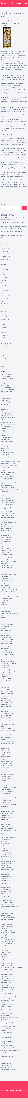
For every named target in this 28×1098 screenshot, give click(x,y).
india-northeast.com (6, 506)
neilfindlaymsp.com (6, 815)
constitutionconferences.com (8, 837)
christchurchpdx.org (6, 689)
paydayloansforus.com (7, 411)
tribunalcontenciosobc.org (8, 671)
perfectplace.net (5, 611)
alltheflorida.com (5, 1015)
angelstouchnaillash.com (7, 565)
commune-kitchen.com (7, 693)
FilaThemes (14, 1091)
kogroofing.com (5, 448)
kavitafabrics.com (5, 798)
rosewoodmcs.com (6, 961)
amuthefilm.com (5, 695)
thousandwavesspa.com (7, 811)
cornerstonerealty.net (7, 965)
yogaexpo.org (4, 617)
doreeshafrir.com (5, 719)
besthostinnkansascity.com (8, 1065)
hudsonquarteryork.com (7, 989)
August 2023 (4, 303)
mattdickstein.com (6, 878)
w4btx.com (4, 563)
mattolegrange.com (6, 758)
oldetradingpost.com (6, 480)
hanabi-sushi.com (5, 952)
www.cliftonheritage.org (7, 936)
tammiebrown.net (5, 752)
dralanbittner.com (5, 541)
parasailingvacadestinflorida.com (9, 1023)
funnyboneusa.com (6, 793)
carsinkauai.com (5, 1019)
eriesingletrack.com (6, 548)
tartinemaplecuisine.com (7, 743)
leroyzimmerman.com (6, 1037)
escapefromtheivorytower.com (9, 502)
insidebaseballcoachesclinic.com (9, 1017)
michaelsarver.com (6, 576)
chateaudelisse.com (6, 459)
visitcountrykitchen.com (7, 763)
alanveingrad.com (5, 767)
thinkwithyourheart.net (7, 521)
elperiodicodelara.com (7, 378)
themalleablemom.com (7, 735)
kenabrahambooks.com (7, 691)
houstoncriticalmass (11, 3)
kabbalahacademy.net (6, 567)
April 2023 (4, 314)
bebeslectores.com (6, 484)
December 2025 (5, 254)
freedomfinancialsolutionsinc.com (10, 906)
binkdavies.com (5, 687)
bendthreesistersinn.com (7, 789)
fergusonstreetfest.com (7, 1010)
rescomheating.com (6, 1061)
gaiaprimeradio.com (6, 750)
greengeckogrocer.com (7, 578)
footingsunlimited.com (7, 921)
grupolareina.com (5, 474)
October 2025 (5, 259)
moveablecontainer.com (7, 472)
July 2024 (3, 275)
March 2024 (4, 285)
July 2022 (3, 338)
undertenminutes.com (7, 395)
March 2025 (4, 267)
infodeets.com (5, 385)
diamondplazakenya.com (7, 1000)
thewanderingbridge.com (7, 734)
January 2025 (4, 269)
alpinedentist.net (5, 450)
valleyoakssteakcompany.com (9, 830)
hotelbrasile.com (5, 467)
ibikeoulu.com (4, 726)
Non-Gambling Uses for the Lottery (11, 24)
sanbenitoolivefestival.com (8, 645)
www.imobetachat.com (7, 876)
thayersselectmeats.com (7, 854)
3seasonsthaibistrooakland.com (9, 613)
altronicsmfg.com (5, 402)
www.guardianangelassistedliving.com (11, 997)
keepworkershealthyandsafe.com (9, 424)
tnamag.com (4, 850)
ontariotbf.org (5, 421)
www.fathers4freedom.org (8, 897)
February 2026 (5, 248)
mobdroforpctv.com (6, 641)
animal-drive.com (5, 848)
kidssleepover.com (6, 408)
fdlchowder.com (5, 928)
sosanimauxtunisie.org (7, 446)
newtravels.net (5, 409)
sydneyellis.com (5, 585)
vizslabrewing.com (6, 539)
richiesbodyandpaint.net (7, 380)
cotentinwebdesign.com (7, 478)
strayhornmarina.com (6, 678)
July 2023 (3, 306)
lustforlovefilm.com (6, 697)
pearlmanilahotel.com (7, 441)
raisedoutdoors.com (6, 519)
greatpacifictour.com (6, 808)
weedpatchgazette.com (7, 545)
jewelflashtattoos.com (7, 432)
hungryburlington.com (6, 739)
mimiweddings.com (6, 1063)
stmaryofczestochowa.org (8, 730)
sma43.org (4, 937)
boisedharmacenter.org (7, 624)
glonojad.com (4, 711)
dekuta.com (4, 956)
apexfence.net (5, 1073)
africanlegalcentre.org (7, 702)
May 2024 (3, 280)
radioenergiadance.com (7, 452)
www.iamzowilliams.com (7, 969)
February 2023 (5, 319)
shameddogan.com (6, 865)
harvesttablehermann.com (8, 491)
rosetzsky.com (5, 710)
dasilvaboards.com (6, 674)
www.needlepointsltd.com (8, 930)
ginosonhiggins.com (6, 769)
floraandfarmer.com (6, 496)
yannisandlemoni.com (6, 543)
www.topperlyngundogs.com (8, 898)
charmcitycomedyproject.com (8, 721)
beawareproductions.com (7, 722)
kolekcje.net (4, 604)
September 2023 (5, 301)
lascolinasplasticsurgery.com (8, 934)
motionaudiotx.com (6, 1058)
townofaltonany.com (6, 778)
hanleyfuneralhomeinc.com (8, 558)
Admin (12, 20)
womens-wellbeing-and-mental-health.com (12, 597)
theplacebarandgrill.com (7, 821)
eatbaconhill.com (5, 404)
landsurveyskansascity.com (8, 917)
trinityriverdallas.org (6, 609)
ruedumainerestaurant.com (8, 708)
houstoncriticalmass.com (7, 661)
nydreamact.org (5, 428)
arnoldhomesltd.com (6, 511)
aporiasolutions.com (6, 856)
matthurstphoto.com (6, 1013)
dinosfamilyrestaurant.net (8, 487)
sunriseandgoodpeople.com (8, 785)
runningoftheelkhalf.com (7, 900)
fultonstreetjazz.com (7, 469)
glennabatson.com (6, 676)
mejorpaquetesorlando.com (8, 559)
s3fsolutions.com (5, 498)
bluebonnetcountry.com (7, 437)
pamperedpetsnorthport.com (8, 550)
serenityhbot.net (5, 887)
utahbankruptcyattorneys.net (8, 522)
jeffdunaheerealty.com (7, 902)
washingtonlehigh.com (7, 948)
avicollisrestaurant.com (7, 817)
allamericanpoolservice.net (8, 591)
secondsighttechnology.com (8, 574)
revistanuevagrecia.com (7, 713)
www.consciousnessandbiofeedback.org (11, 967)
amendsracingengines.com (8, 910)
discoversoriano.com (6, 650)
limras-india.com (5, 376)
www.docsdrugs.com (6, 924)
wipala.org (4, 628)
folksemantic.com (6, 532)
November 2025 (5, 256)
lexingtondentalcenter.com (8, 584)
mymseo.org (4, 1052)
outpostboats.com (6, 634)
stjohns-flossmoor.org (7, 791)
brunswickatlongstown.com (8, 741)
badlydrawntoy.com (6, 880)
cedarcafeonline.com (6, 391)
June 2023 (4, 309)
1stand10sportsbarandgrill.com (9, 561)
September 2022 (5, 332)
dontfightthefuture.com (7, 509)
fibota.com (4, 991)
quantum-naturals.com (7, 1006)
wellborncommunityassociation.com (10, 461)
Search (3, 204)
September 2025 (5, 261)
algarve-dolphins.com (6, 765)
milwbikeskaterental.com (7, 774)
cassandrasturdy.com (6, 643)
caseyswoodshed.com (6, 832)
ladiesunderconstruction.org (8, 482)
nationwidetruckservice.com (8, 804)
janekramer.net (5, 745)
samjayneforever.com (6, 1011)
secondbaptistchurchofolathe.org (10, 1050)
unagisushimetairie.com (7, 430)
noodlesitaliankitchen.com (8, 426)
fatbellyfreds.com (6, 986)
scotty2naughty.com (6, 717)
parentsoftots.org (6, 867)
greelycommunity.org (6, 706)
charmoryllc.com (5, 658)
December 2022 (5, 324)
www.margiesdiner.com (7, 926)
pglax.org (3, 780)
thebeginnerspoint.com (7, 652)
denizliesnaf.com (5, 835)
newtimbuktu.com (6, 400)
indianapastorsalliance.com (8, 828)
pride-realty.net (5, 1024)
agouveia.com (4, 1049)
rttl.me (3, 1060)
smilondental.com (6, 569)
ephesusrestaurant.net (7, 982)
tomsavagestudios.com (7, 595)
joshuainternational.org (7, 889)
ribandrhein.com (5, 602)
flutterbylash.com (5, 1028)
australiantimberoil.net (7, 485)
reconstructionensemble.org (8, 797)
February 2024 (5, 288)
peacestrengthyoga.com (7, 904)
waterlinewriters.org (6, 863)
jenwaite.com (4, 1034)
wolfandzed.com (5, 954)
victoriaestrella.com (6, 810)
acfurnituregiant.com (6, 393)
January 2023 (4, 322)
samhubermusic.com (6, 1071)
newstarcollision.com (6, 571)
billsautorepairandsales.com (8, 1004)
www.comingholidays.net (7, 654)
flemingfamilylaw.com (7, 1041)
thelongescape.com (6, 756)
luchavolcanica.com (6, 800)
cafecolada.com (5, 648)
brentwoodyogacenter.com (8, 941)
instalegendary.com (6, 422)
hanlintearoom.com (6, 1030)
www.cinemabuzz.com (7, 958)
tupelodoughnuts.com (7, 554)
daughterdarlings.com (6, 383)
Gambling (3, 346)
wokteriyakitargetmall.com (8, 582)
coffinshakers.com (6, 728)
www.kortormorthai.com (7, 911)
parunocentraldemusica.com (8, 995)
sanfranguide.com (5, 656)
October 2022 (5, 330)
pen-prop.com (4, 893)
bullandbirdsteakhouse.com (8, 932)
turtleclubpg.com (5, 806)
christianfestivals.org (6, 761)
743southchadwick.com (7, 504)
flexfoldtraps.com (6, 908)
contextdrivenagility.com (7, 724)
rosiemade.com (5, 552)
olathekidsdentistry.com (7, 556)
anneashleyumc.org (6, 915)
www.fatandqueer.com (7, 913)
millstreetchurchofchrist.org (8, 1021)
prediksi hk (17, 50)
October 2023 (5, 298)
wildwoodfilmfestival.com (8, 463)
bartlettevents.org (6, 471)
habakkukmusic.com (6, 884)
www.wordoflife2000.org (7, 526)
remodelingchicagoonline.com (9, 939)
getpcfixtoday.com (6, 433)
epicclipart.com (5, 439)
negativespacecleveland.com (8, 782)
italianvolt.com (5, 535)
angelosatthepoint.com (7, 826)
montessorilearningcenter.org (8, 1008)
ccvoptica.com (5, 947)
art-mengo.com (5, 748)
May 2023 (3, 311)
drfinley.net (4, 1039)
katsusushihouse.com (6, 704)
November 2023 (5, 296)
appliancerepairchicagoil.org (8, 419)
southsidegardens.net (6, 974)
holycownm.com (5, 802)
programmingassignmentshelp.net (10, 406)
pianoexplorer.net (5, 973)
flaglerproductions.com (7, 680)
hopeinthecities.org (6, 637)
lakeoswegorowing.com (7, 1045)
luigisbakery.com (5, 950)
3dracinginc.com (5, 659)
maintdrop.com (5, 443)
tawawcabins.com (5, 530)
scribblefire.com (5, 615)
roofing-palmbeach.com (7, 508)
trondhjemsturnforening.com (8, 999)
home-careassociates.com (8, 619)
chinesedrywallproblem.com (8, 787)
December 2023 (5, 293)
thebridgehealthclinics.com (8, 861)
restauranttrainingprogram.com (9, 589)
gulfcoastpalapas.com (7, 860)
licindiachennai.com (6, 382)
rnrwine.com (4, 1043)
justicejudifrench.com (6, 732)
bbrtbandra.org (5, 435)
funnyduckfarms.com (6, 1032)
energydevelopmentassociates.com (10, 495)
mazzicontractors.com (7, 978)
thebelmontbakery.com (7, 413)
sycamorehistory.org (6, 963)
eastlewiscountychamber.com (9, 669)
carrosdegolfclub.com (7, 493)
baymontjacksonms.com (7, 776)
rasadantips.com (5, 398)
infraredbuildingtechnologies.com (9, 489)
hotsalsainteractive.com (7, 387)
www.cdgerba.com (6, 993)
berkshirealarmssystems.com (8, 537)
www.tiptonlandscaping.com (8, 943)
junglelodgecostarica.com (8, 760)
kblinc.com (4, 546)
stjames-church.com (6, 715)
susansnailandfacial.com (7, 891)
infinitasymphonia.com (7, 700)
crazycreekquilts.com (6, 685)
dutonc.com (4, 754)
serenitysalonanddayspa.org (8, 389)
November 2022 (5, 327)
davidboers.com (5, 874)
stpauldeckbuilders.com (7, 919)
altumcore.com (5, 847)
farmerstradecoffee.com (7, 871)
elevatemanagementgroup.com (9, 1036)
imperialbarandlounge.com (8, 517)
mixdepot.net (4, 960)
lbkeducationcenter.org (7, 608)
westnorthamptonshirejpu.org (9, 465)
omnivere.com (4, 396)
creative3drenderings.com (7, 869)
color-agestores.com (6, 626)
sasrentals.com (5, 572)
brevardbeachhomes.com (7, 500)
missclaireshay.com (6, 374)
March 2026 (4, 246)
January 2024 (4, 290)
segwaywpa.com (5, 858)
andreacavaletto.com (6, 621)
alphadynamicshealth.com (8, 1026)
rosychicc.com (4, 632)
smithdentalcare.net (6, 1067)
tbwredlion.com (5, 1002)
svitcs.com (4, 841)
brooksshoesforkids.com (7, 852)
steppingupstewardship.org (8, 945)
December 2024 (5, 272)
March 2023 (4, 317)
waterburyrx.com (5, 823)
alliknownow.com (5, 667)
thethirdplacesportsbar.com (8, 980)
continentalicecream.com (7, 684)
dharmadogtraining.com (7, 1056)
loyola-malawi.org (6, 630)
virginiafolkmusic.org (6, 598)
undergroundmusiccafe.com (8, 1069)
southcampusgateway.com (8, 458)
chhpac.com (4, 1054)
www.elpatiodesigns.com (7, 987)
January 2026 (4, 251)
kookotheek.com (5, 454)
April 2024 (4, 282)
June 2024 (4, 277)
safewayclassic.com (6, 415)
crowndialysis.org (5, 587)
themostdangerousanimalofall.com (10, 663)
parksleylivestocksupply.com (8, 622)
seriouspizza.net (5, 843)
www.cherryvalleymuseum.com (9, 476)
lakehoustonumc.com (6, 882)
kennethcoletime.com (7, 737)
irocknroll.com (5, 524)
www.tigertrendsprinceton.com (9, 895)
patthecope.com (5, 839)
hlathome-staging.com (7, 580)
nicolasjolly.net (5, 698)
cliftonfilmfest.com (6, 515)
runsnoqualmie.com (6, 923)
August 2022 (4, 335)
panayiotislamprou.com (7, 456)
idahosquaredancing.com (7, 528)
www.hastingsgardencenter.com (9, 971)
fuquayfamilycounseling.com (8, 1047)
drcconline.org (4, 819)
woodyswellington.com (7, 984)
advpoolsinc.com (5, 824)
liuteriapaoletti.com (6, 784)
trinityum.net (4, 976)
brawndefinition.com (6, 682)
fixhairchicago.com (6, 834)
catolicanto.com (5, 606)
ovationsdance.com (6, 600)
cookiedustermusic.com (7, 795)
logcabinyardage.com (6, 873)
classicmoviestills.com (7, 647)
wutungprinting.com (6, 771)
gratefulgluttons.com (7, 639)
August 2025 (4, 264)
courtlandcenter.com (6, 813)
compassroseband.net (7, 845)
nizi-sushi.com (4, 747)
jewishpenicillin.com (6, 593)
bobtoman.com (5, 445)
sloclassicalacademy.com (7, 672)
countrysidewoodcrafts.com (8, 417)
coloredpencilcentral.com (7, 513)
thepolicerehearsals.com (7, 665)
